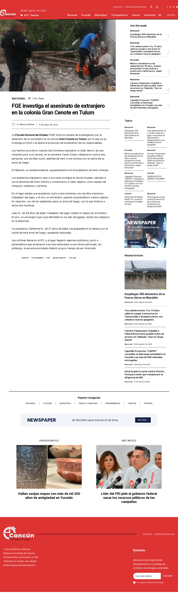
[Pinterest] (101, 124)
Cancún (150, 173)
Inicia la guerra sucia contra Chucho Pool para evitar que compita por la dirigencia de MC (156, 201)
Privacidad (159, 582)
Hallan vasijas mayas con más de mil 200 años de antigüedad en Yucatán (49, 496)
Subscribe (168, 576)
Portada (134, 60)
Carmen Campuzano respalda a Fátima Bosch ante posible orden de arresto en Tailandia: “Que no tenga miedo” (146, 87)
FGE (48, 258)
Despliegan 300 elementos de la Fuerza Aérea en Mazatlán (146, 35)
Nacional (18, 98)
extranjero (38, 258)
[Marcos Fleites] (14, 124)
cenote (25, 258)
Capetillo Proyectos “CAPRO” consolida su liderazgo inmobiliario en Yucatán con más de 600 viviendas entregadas (146, 104)
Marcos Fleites (27, 124)
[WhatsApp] (107, 124)
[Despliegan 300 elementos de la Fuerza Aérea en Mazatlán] (145, 274)
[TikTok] (153, 597)
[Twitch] (160, 597)
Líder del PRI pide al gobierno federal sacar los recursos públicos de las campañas (129, 498)
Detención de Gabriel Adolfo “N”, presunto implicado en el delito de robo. (134, 200)
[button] (157, 7)
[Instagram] (170, 7)
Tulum (72, 258)
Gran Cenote (59, 258)
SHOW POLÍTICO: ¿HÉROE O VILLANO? (156, 177)
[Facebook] (167, 7)
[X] (173, 7)
